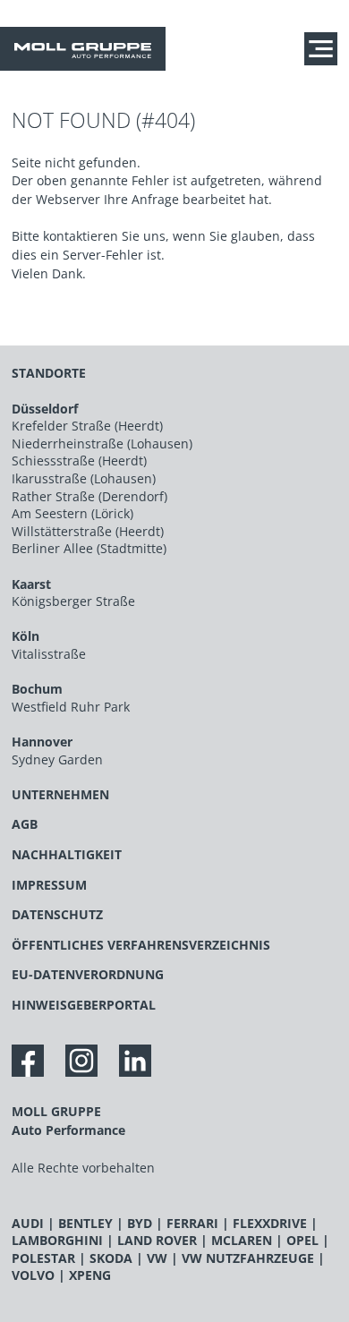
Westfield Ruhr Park (71, 706)
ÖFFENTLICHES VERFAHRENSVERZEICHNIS (141, 944)
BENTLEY (85, 1223)
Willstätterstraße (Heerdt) (88, 531)
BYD (139, 1223)
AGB (25, 823)
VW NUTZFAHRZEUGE (248, 1258)
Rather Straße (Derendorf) (89, 496)
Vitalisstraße (49, 653)
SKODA (110, 1258)
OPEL (302, 1240)
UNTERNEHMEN (60, 794)
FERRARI (192, 1223)
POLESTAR (43, 1258)
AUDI (28, 1223)
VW (157, 1258)
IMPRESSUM (49, 884)
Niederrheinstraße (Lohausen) (102, 443)
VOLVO (33, 1275)
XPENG (90, 1275)
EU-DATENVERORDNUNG (88, 974)
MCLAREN (241, 1240)
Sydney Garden (57, 759)
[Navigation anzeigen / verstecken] (325, 48)
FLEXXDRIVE (270, 1223)
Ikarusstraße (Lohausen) (84, 478)
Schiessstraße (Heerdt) (79, 460)
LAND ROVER (157, 1240)
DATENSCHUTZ (57, 914)
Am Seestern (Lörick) (72, 513)
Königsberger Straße (73, 601)
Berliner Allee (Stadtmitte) (89, 548)
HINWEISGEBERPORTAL (84, 1004)
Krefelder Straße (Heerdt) (87, 425)
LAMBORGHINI (57, 1240)
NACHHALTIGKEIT (67, 854)
